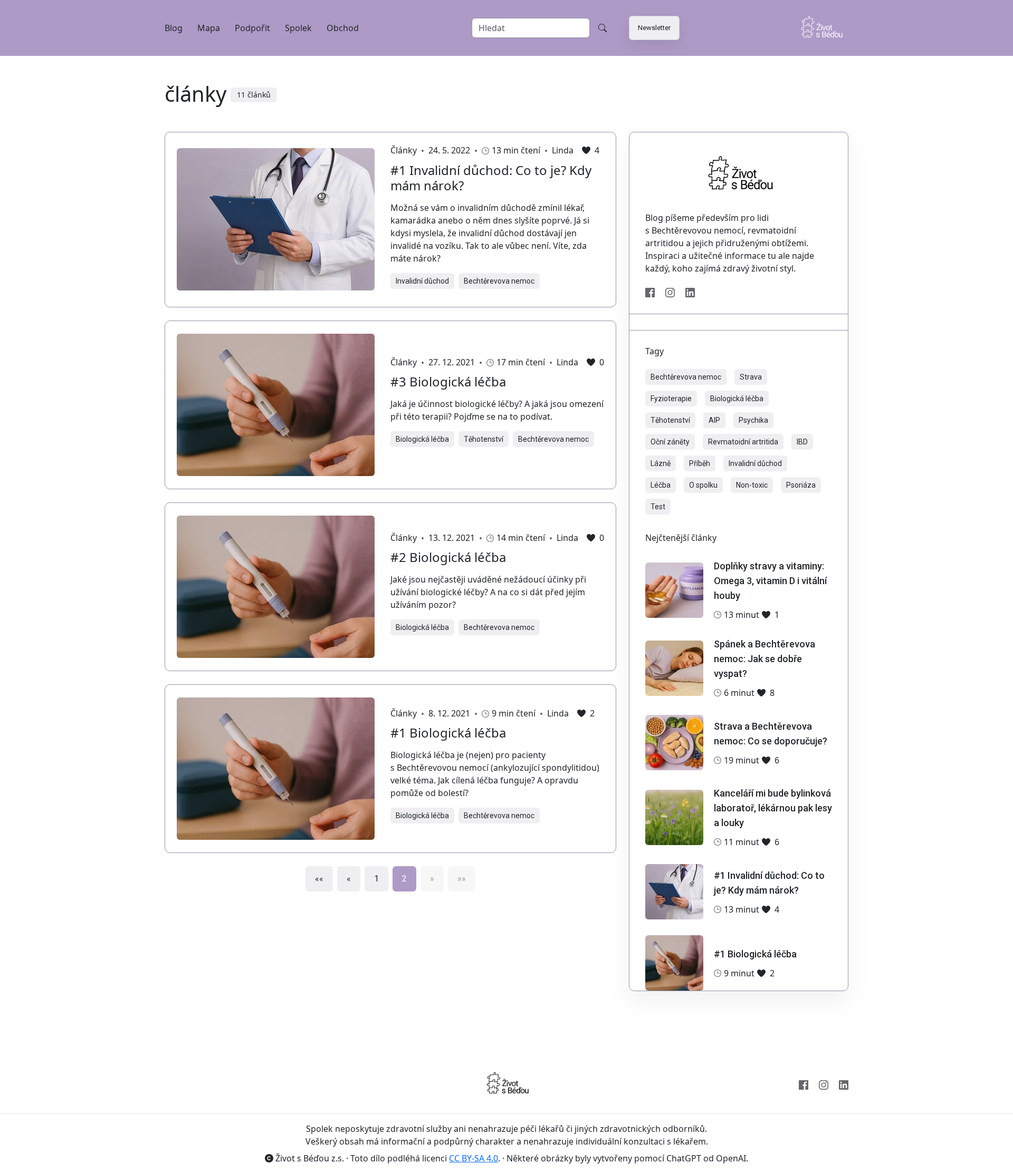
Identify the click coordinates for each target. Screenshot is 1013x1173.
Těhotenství (483, 439)
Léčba (661, 485)
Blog (174, 28)
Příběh (699, 463)
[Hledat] (602, 28)
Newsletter (654, 28)
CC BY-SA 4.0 (473, 1158)
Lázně (661, 463)
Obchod (343, 28)
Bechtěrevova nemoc (499, 281)
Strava (751, 377)
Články (403, 150)
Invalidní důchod (422, 281)
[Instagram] (670, 291)
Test (658, 506)
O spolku (703, 485)
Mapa (208, 28)
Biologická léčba (422, 439)
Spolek (298, 28)
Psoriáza (801, 485)
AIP (714, 420)
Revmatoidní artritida (743, 442)
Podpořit (252, 28)
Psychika (753, 420)
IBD (802, 442)
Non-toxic (752, 485)
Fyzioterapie (671, 398)
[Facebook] (650, 291)
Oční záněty (670, 442)
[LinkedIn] (690, 291)
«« (319, 879)
